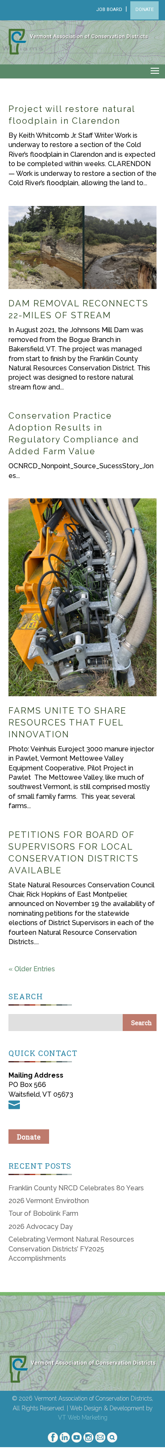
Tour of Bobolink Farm (43, 1213)
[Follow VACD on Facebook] (53, 1440)
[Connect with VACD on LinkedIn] (65, 1440)
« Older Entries (31, 969)
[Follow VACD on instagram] (88, 1440)
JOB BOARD (109, 9)
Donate (29, 1136)
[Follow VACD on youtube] (77, 1440)
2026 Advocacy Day (40, 1227)
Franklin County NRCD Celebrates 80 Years (76, 1188)
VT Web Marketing (82, 1417)
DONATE (144, 9)
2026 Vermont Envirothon (48, 1201)
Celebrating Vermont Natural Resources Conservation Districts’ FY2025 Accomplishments (71, 1248)
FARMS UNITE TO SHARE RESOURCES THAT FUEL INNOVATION (67, 722)
